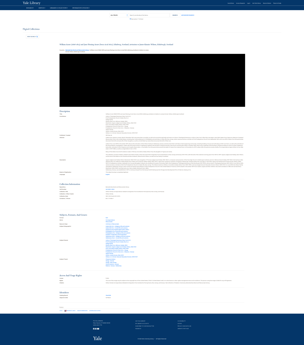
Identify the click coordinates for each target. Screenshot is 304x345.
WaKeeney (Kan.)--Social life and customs (117, 238)
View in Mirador (82, 310)
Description (134, 19)
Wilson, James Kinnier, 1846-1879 (115, 255)
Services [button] (41, 8)
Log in (248, 3)
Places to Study (277, 3)
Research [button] (29, 8)
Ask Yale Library (256, 3)
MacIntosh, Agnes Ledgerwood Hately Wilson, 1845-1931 (121, 246)
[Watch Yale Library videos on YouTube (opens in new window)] (98, 328)
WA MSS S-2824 (110, 189)
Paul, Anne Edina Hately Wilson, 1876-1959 (117, 248)
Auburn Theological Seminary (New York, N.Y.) (118, 240)
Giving (180, 323)
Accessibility (182, 321)
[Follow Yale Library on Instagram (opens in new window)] (96, 328)
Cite (61, 310)
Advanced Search (187, 15)
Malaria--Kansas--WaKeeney (113, 265)
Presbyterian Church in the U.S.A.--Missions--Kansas (120, 251)
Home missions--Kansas (112, 264)
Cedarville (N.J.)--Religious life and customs (117, 226)
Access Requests (240, 3)
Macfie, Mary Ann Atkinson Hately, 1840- (117, 245)
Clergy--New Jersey (111, 262)
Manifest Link (71, 310)
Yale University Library (42, 3)
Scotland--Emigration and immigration (116, 234)
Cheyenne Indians (110, 259)
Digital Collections (31, 29)
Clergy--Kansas (110, 260)
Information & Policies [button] (80, 8)
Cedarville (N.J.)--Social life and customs (117, 228)
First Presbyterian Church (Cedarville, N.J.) (117, 241)
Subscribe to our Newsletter (144, 326)
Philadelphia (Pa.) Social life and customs (117, 231)
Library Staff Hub (183, 328)
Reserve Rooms (267, 3)
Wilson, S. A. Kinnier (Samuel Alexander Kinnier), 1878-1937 (122, 256)
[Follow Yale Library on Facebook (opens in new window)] (94, 328)
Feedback (138, 328)
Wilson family (109, 253)
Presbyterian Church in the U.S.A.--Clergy (117, 250)
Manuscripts (109, 221)
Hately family (109, 243)
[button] (175, 15)
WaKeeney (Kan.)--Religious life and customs (118, 236)
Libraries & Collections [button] (58, 8)
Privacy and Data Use (184, 326)
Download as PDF (94, 310)
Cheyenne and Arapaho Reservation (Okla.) (117, 229)
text (107, 217)
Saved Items (231, 3)
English (108, 174)
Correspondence (110, 220)
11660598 (108, 295)
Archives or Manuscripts (112, 224)
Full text (141, 19)
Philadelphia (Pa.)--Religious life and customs (118, 233)
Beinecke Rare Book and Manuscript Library (77, 50)
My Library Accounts (142, 323)
